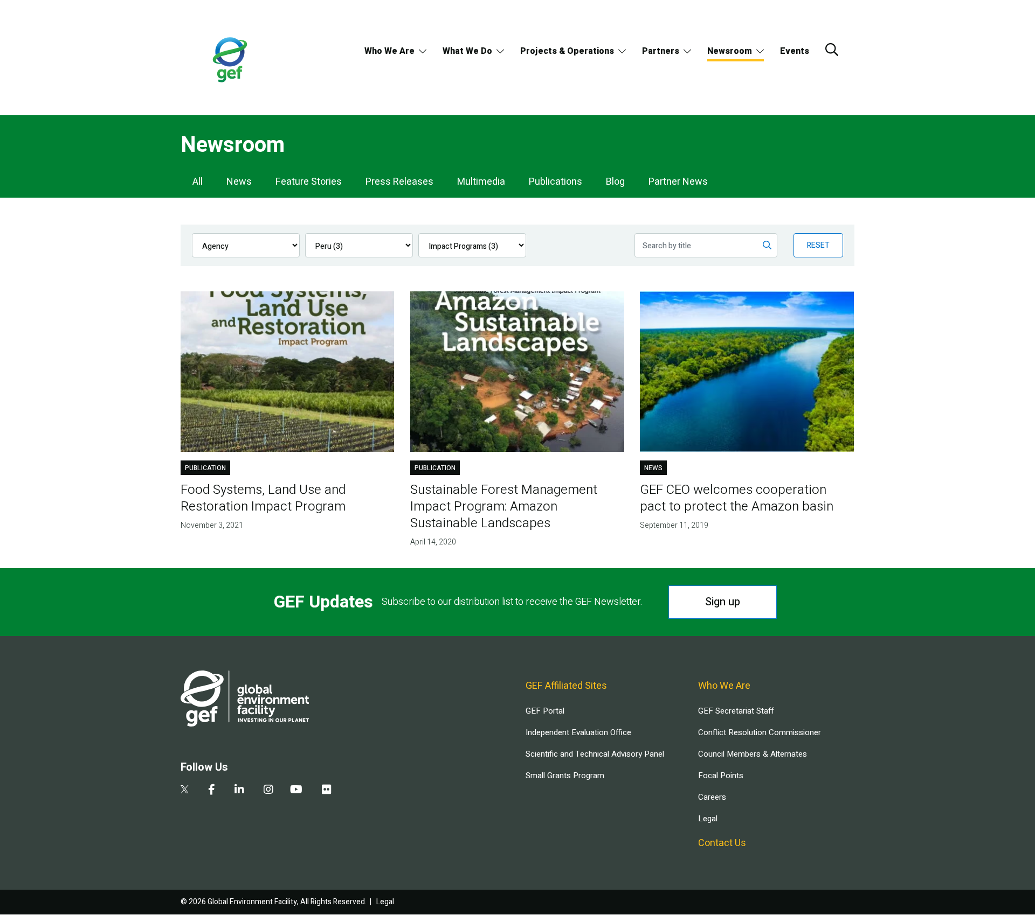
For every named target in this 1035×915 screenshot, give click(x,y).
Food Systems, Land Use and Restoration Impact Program (263, 498)
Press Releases (399, 181)
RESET (818, 245)
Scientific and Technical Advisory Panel (595, 754)
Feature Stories (308, 181)
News (239, 181)
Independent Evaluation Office (578, 732)
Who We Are (389, 51)
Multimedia (481, 181)
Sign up (722, 602)
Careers (712, 797)
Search (831, 49)
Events (794, 51)
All (197, 181)
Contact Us (722, 843)
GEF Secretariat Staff (736, 711)
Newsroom (729, 51)
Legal (707, 819)
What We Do (467, 51)
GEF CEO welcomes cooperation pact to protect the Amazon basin (736, 498)
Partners (660, 51)
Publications (555, 181)
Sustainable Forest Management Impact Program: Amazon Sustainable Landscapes (503, 506)
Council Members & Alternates (752, 754)
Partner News (678, 181)
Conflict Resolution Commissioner (759, 732)
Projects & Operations (567, 51)
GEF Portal (545, 711)
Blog (615, 181)
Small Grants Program (565, 775)
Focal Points (720, 775)
